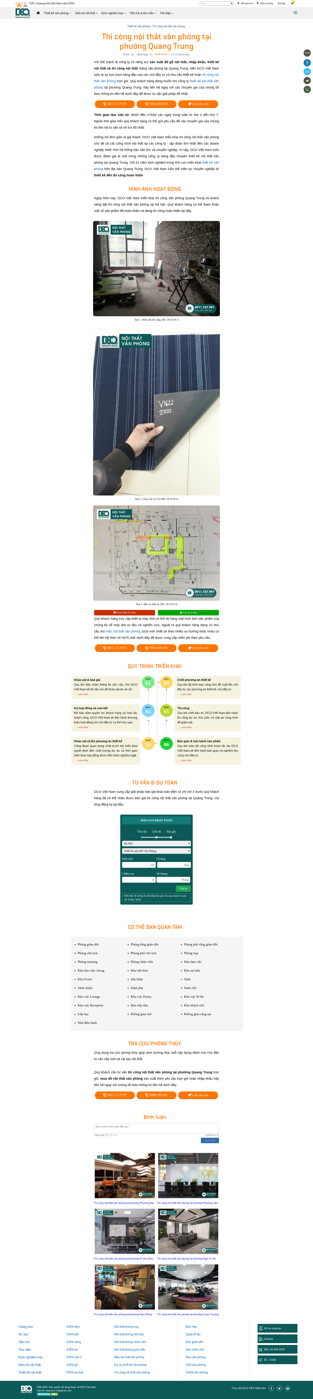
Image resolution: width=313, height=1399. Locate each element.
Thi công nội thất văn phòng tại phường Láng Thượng (188, 1314)
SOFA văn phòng (197, 1372)
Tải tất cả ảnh (189, 612)
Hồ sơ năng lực (272, 1328)
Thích (126, 54)
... (75, 694)
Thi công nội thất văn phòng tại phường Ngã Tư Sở (186, 1258)
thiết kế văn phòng (135, 1364)
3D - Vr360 (270, 1359)
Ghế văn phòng (196, 1364)
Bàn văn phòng (195, 1357)
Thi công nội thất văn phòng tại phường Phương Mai (124, 1202)
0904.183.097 (158, 104)
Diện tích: (138, 861)
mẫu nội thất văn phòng (123, 631)
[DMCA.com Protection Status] (48, 1394)
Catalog (268, 1338)
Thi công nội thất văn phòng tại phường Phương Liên (187, 1202)
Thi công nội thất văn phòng (132, 1372)
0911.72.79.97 (117, 104)
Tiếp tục (183, 888)
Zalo (307, 71)
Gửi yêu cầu (199, 104)
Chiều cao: (138, 876)
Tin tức (281, 3)
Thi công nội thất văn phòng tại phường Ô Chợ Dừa (123, 1258)
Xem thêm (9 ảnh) (126, 612)
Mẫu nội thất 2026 (274, 1349)
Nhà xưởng (266, 3)
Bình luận (142, 54)
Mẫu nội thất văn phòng (129, 1357)
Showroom (246, 3)
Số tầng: (172, 861)
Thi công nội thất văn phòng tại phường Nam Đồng (123, 1314)
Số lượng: (172, 876)
